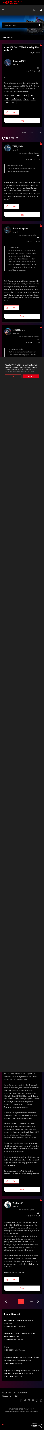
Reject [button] (13, 376)
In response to (29, 153)
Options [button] (40, 37)
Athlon (25, 95)
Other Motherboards (11, 1326)
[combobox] (22, 25)
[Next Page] (38, 1302)
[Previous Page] (6, 1302)
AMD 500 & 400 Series (10, 37)
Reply (22, 121)
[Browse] (4, 10)
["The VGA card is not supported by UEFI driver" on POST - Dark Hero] (40, 132)
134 (31, 1301)
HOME (14, 1393)
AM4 (12, 95)
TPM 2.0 (7, 1347)
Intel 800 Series (10, 1363)
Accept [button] (31, 376)
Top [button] (3, 1424)
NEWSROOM (22, 1393)
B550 (7, 99)
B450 (32, 95)
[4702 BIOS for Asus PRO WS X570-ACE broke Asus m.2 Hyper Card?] (36, 132)
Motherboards (16, 99)
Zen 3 (13, 102)
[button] (7, 112)
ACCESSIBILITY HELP (10, 1396)
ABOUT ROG (6, 1393)
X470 (33, 99)
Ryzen (26, 99)
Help (34, 10)
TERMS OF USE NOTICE (16, 1409)
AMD (18, 95)
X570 (7, 102)
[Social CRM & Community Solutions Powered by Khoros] (36, 1425)
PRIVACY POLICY (29, 1409)
